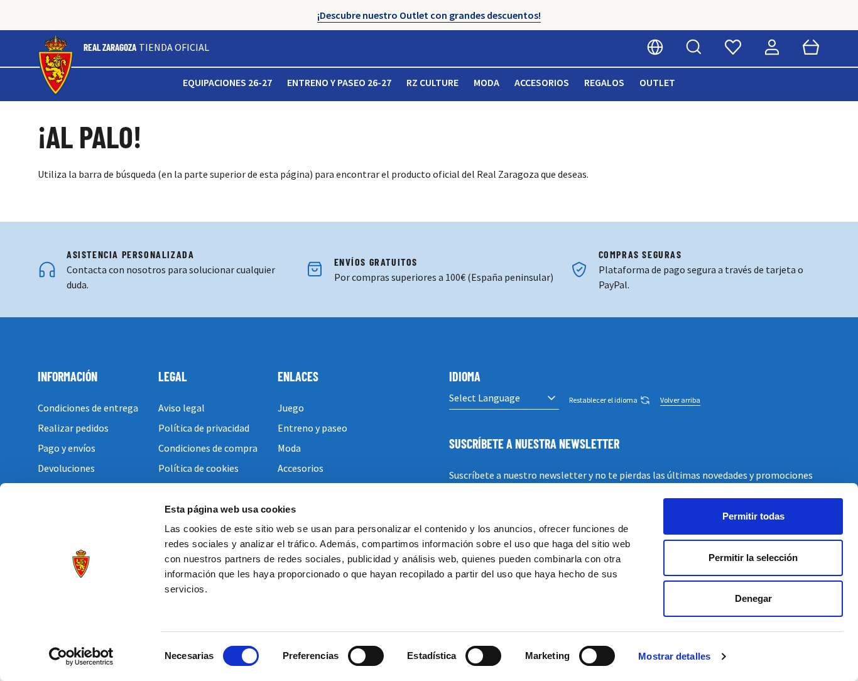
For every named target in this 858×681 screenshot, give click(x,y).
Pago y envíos (66, 448)
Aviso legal (181, 407)
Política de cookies (198, 468)
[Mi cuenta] (772, 47)
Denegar (753, 598)
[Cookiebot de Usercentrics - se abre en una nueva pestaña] (81, 656)
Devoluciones (66, 468)
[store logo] (55, 65)
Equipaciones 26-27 (227, 82)
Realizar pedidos (73, 428)
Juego (291, 407)
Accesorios (541, 82)
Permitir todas (753, 516)
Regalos (604, 82)
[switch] (366, 656)
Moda (486, 82)
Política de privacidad (203, 428)
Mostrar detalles (674, 656)
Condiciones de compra (208, 448)
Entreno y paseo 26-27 (339, 82)
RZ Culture (432, 82)
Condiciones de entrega (88, 407)
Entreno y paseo (312, 428)
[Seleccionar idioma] (655, 47)
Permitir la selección (753, 557)
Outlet (657, 82)
